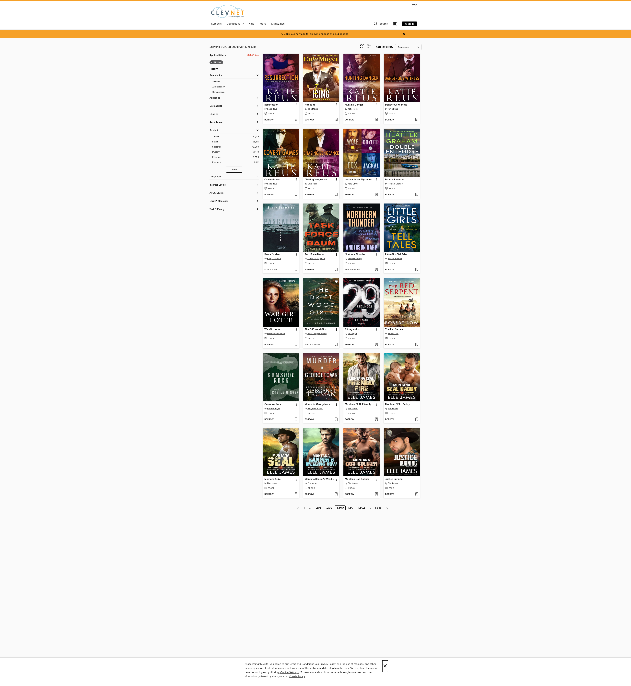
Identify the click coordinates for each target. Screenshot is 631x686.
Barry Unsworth (274, 258)
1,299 (328, 508)
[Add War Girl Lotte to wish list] (296, 345)
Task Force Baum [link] (314, 254)
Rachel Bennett (395, 258)
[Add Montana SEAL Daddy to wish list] (417, 419)
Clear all (253, 55)
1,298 (318, 508)
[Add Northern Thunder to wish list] (376, 270)
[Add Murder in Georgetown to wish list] (336, 419)
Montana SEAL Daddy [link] (397, 404)
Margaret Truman (315, 408)
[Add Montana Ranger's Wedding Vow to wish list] (336, 494)
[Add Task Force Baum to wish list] (336, 270)
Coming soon (218, 92)
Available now (218, 87)
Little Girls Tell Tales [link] (396, 254)
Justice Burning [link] (394, 479)
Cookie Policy (297, 676)
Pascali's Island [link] (272, 254)
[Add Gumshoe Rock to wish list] (296, 419)
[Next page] (387, 508)
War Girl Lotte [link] (272, 329)
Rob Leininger (273, 408)
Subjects (216, 24)
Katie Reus (272, 109)
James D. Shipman (316, 258)
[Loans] (395, 24)
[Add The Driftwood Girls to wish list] (336, 345)
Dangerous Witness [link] (396, 104)
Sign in (409, 24)
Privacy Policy (327, 664)
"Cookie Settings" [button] (289, 672)
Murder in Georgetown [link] (317, 404)
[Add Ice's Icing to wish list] (336, 120)
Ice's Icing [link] (310, 104)
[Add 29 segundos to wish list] (376, 345)
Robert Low (393, 333)
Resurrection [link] (271, 104)
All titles (216, 81)
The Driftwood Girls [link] (316, 329)
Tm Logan (352, 333)
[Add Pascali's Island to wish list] (296, 270)
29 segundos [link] (352, 329)
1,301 (351, 508)
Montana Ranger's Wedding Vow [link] (320, 479)
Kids (251, 24)
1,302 (361, 508)
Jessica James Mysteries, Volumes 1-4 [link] (360, 179)
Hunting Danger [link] (354, 104)
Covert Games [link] (272, 179)
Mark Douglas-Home (317, 333)
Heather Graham (395, 183)
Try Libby (284, 34)
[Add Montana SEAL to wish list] (296, 494)
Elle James (353, 408)
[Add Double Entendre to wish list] (417, 195)
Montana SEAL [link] (272, 479)
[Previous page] (298, 508)
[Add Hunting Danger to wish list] (376, 120)
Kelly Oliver (353, 183)
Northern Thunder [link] (355, 254)
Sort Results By (384, 46)
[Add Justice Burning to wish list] (417, 494)
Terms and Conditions (301, 664)
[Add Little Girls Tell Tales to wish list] (417, 270)
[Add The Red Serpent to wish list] (417, 345)
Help (414, 4)
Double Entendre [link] (394, 179)
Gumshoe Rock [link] (272, 404)
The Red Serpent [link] (394, 329)
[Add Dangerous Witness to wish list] (417, 120)
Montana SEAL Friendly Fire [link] (360, 404)
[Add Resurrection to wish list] (296, 120)
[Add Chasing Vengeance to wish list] (336, 195)
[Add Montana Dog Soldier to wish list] (376, 494)
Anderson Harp (355, 258)
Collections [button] (234, 24)
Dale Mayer (312, 109)
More (234, 169)
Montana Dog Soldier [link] (357, 479)
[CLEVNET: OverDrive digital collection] (228, 11)
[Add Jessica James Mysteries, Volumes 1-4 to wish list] (376, 195)
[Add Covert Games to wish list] (296, 195)
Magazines (278, 24)
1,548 (378, 508)
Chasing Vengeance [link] (316, 179)
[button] (380, 24)
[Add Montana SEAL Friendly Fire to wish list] (376, 419)
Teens (262, 24)
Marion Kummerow (276, 333)
